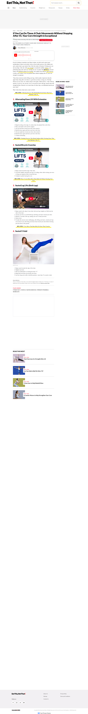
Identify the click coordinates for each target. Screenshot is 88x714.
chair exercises (50, 71)
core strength (30, 68)
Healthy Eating (23, 8)
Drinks (68, 8)
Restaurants (52, 8)
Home (14, 30)
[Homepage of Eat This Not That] (18, 694)
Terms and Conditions (65, 696)
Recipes (60, 8)
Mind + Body (76, 8)
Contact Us (46, 699)
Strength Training (42, 290)
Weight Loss (42, 8)
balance (47, 68)
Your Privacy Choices (45, 713)
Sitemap (45, 696)
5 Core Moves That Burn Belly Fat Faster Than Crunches (36, 226)
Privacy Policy (63, 693)
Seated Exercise (31, 290)
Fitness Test (16, 290)
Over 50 (23, 290)
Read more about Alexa (45, 283)
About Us (45, 693)
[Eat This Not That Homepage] (20, 2)
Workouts (16, 291)
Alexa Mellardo (21, 47)
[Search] (78, 3)
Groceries (32, 8)
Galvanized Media (43, 710)
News (14, 8)
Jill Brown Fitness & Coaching (25, 71)
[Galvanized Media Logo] (16, 710)
